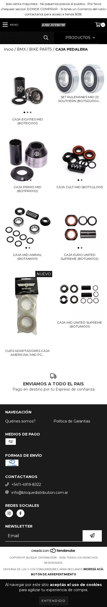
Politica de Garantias (72, 421)
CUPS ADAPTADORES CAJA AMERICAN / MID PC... (27, 353)
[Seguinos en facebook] (20, 513)
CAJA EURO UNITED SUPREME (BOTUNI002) (79, 257)
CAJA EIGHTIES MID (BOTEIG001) (27, 121)
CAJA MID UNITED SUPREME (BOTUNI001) (79, 324)
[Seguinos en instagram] (9, 513)
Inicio (9, 49)
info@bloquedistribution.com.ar (39, 492)
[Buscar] (46, 38)
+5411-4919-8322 (26, 484)
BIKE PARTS (40, 49)
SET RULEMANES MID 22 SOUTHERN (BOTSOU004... (79, 99)
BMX (21, 49)
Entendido (54, 601)
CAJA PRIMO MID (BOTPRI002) (27, 189)
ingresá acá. (93, 569)
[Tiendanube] (53, 552)
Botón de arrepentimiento (53, 574)
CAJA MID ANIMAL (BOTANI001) (27, 257)
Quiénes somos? (20, 421)
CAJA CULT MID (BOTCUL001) (79, 187)
